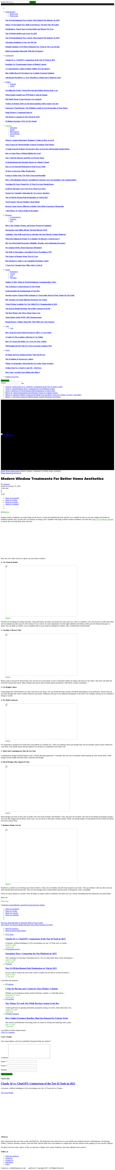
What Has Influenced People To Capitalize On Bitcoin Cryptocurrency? (32, 239)
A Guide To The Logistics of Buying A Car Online (24, 337)
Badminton (14, 272)
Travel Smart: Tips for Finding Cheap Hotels (22, 202)
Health (12, 130)
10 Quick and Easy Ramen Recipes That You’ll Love (25, 355)
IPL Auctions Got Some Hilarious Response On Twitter (26, 300)
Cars (11, 328)
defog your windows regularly (103, 519)
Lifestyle (18, 473)
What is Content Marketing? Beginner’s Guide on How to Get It (29, 140)
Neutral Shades (39, 905)
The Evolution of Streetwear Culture (19, 359)
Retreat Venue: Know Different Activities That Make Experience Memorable (34, 206)
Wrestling (13, 278)
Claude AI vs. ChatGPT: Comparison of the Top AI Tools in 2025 (30, 60)
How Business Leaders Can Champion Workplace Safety (27, 261)
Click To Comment (7, 1032)
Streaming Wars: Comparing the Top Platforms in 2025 (31, 953)
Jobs (11, 221)
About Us (8, 1158)
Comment (4, 1058)
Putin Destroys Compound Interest (18, 112)
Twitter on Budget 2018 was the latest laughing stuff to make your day (32, 104)
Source (7, 618)
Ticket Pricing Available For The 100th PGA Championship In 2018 (31, 304)
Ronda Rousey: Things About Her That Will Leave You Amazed (29, 322)
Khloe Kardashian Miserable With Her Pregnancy (24, 51)
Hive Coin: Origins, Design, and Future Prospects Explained (28, 226)
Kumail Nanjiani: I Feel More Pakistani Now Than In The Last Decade (32, 47)
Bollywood (14, 14)
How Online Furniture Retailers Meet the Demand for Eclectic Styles (36, 1018)
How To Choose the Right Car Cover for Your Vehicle (25, 341)
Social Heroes (15, 134)
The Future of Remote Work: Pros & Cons (21, 256)
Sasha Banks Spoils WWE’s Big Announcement (23, 317)
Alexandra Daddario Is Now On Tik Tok (20, 42)
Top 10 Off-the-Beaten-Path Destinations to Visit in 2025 (26, 197)
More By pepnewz (12, 929)
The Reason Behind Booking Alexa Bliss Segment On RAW (27, 309)
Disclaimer (9, 1162)
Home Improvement (13, 471)
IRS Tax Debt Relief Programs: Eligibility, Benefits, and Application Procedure (35, 243)
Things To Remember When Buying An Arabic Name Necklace (29, 363)
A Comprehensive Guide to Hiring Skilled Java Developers (27, 69)
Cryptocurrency (15, 217)
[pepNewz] (7, 434)
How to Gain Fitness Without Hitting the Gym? (23, 153)
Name (4, 1061)
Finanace (13, 219)
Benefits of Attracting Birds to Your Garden (22, 923)
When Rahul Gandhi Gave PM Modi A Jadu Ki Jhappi (26, 95)
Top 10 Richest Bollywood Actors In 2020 (21, 33)
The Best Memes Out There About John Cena (22, 313)
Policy (7, 1164)
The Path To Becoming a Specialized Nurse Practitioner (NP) (28, 252)
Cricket (12, 274)
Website (4, 1070)
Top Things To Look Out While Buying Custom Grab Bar (32, 1003)
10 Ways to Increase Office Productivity (20, 171)
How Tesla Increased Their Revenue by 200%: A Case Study (28, 333)
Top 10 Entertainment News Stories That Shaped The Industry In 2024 (32, 20)
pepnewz (6, 484)
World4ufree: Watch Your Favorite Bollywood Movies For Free (29, 29)
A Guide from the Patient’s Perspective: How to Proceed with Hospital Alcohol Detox (37, 149)
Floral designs (29, 905)
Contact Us (9, 1160)
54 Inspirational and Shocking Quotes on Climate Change (27, 162)
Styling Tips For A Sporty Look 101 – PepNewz (23, 368)
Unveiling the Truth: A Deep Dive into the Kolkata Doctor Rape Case (31, 90)
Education (13, 128)
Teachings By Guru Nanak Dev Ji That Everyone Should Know (29, 184)
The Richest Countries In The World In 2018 (22, 117)
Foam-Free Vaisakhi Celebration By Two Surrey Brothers (27, 193)
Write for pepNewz (12, 1156)
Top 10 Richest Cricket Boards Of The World (22, 287)
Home (3, 471)
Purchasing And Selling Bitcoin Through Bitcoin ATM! (26, 230)
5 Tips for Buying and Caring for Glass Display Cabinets (31, 988)
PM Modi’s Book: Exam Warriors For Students (23, 99)
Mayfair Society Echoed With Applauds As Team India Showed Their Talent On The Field (39, 295)
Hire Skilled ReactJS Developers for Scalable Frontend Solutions (29, 73)
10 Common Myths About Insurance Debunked (23, 248)
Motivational (14, 132)
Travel (12, 136)
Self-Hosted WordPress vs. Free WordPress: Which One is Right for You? (33, 78)
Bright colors (19, 905)
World (12, 86)
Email (3, 1066)
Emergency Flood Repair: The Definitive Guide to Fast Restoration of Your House (36, 108)
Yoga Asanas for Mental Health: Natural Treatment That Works (29, 145)
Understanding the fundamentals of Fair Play (22, 291)
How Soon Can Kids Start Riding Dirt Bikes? (22, 372)
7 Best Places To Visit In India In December (21, 211)
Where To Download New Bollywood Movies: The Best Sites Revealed (32, 25)
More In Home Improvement (15, 931)
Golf (11, 276)
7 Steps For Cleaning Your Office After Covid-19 (23, 265)
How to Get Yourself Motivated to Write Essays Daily (25, 167)
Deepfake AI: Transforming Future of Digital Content (25, 64)
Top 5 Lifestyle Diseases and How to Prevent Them (24, 158)
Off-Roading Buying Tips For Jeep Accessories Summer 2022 (28, 346)
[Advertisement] (57, 415)
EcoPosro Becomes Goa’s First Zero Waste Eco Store (25, 189)
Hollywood (14, 16)
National (13, 84)
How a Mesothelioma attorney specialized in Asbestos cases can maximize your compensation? (40, 180)
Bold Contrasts (9, 905)
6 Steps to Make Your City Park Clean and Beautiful (25, 175)
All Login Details (7, 1093)
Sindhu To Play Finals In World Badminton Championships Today (30, 282)
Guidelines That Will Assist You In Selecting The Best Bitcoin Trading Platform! (35, 234)
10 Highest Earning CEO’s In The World (20, 121)
